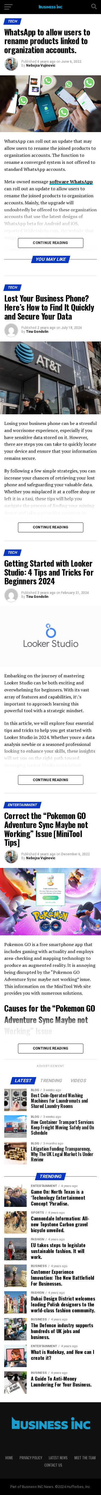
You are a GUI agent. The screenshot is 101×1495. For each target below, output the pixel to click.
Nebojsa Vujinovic (40, 65)
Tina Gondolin (37, 332)
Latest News (58, 1457)
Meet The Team (85, 1457)
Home (9, 1457)
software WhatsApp (71, 181)
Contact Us (53, 1465)
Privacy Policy (31, 1457)
